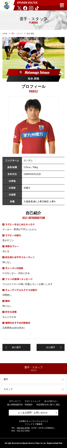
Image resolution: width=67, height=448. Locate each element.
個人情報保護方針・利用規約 (20, 404)
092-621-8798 (23, 428)
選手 (6, 379)
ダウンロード (15, 401)
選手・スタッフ (17, 33)
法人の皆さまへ (51, 401)
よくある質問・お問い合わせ (32, 412)
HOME (4, 33)
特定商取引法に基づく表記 (48, 404)
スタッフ (8, 389)
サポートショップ (32, 401)
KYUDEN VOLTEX (6, 5)
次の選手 (50, 347)
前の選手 (16, 347)
